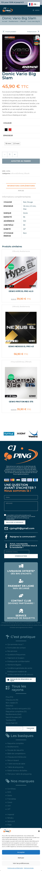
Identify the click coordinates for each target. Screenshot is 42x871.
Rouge (30, 202)
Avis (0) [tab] (21, 190)
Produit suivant (31, 31)
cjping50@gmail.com (21, 528)
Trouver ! (30, 729)
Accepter (21, 852)
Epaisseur (8, 135)
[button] (39, 831)
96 (24, 217)
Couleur (7, 123)
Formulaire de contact (16, 648)
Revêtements (13, 21)
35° (24, 229)
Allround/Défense (17, 173)
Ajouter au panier (21, 161)
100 (24, 221)
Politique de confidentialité (15, 868)
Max (25, 209)
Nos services (12, 651)
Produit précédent (11, 31)
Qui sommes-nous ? (15, 644)
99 (24, 225)
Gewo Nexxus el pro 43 (21, 346)
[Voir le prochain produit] (38, 31)
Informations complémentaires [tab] (21, 186)
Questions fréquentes (16, 655)
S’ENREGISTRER (21, 556)
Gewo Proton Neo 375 (21, 402)
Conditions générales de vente (19, 668)
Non (25, 233)
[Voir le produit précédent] (3, 31)
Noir (25, 202)
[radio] (6, 129)
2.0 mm (33, 206)
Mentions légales (29, 868)
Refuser (21, 858)
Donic (25, 213)
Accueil (4, 21)
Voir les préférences (21, 863)
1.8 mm (26, 206)
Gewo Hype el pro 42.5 (21, 291)
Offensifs (23, 21)
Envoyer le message (14, 522)
